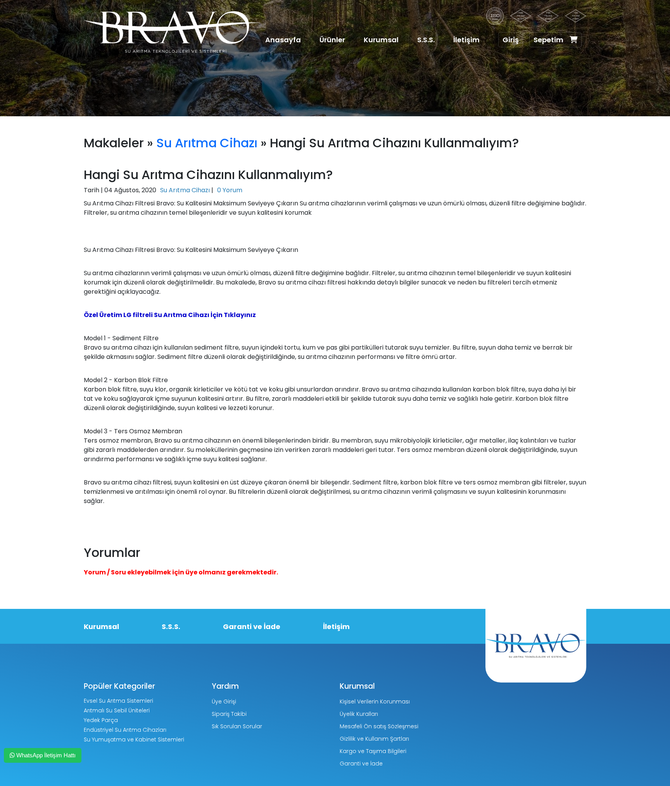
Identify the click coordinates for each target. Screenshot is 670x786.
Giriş (510, 40)
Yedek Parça (101, 720)
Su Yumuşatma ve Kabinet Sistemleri (134, 739)
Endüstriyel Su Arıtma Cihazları (125, 730)
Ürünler (332, 40)
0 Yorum (229, 190)
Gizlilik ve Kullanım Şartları (374, 739)
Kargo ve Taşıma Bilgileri (373, 751)
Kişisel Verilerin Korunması (375, 701)
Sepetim (548, 40)
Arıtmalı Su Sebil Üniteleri (117, 710)
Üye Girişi (224, 701)
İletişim (466, 40)
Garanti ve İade (251, 626)
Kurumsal (381, 40)
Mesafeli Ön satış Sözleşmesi (379, 726)
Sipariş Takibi (229, 714)
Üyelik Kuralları (359, 714)
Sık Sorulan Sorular (237, 726)
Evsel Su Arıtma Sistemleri (118, 701)
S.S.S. (426, 40)
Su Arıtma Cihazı (206, 143)
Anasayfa (283, 40)
